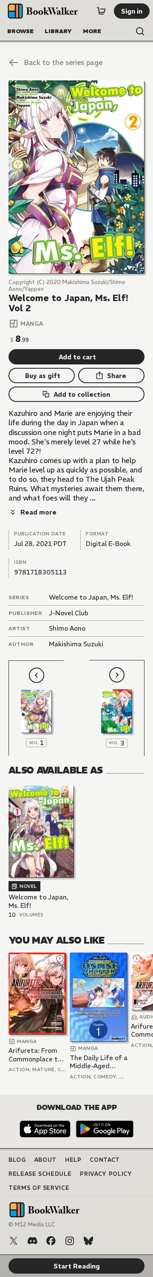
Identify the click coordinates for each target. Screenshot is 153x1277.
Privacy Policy (106, 1174)
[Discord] (32, 1241)
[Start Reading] (76, 177)
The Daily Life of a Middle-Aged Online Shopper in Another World (99, 1062)
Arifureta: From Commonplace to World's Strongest (36, 1055)
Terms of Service (38, 1188)
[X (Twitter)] (13, 1241)
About (45, 1160)
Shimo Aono (67, 628)
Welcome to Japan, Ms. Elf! (91, 597)
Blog (17, 1160)
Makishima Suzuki (76, 644)
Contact (105, 1160)
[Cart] (101, 11)
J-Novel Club (68, 613)
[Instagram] (70, 1241)
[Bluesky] (88, 1241)
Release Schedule (39, 1174)
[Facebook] (51, 1241)
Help (73, 1160)
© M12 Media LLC (31, 1224)
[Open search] (140, 31)
